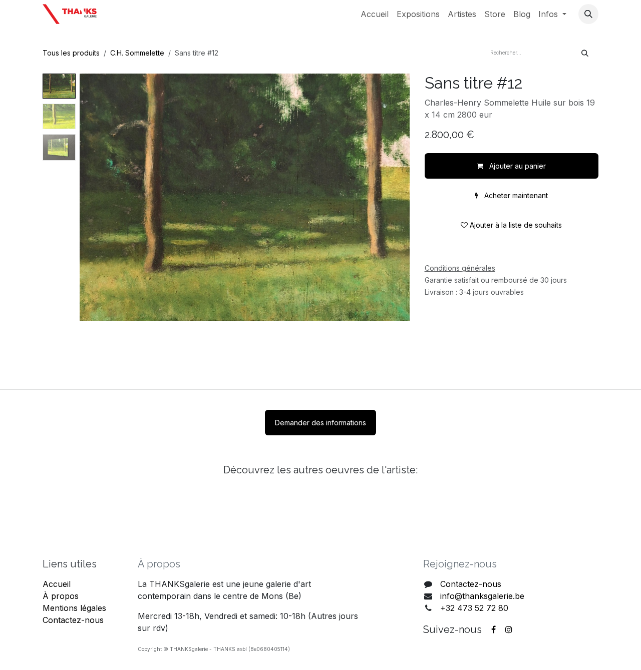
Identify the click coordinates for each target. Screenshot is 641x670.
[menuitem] (375, 14)
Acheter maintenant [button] (515, 195)
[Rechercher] (584, 53)
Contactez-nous (73, 620)
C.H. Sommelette (137, 53)
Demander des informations (320, 422)
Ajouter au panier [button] (516, 166)
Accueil (57, 584)
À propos (61, 596)
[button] (588, 14)
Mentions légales (74, 608)
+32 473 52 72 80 (474, 608)
